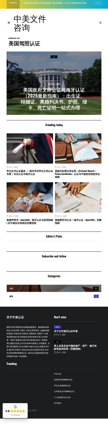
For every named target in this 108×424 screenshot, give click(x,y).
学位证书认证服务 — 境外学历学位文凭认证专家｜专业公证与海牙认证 (30, 172)
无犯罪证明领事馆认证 (63, 380)
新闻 (57, 327)
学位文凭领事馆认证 (62, 386)
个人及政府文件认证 (62, 397)
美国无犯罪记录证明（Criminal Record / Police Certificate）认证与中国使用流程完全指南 (55, 2)
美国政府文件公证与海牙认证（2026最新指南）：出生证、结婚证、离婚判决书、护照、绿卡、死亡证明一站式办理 (54, 98)
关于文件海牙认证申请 (66, 331)
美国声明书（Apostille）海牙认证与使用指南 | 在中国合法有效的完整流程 (30, 221)
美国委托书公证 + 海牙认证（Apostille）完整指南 (78, 221)
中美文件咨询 (30, 22)
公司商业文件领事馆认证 (64, 391)
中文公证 (57, 374)
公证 (54, 57)
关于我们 (57, 403)
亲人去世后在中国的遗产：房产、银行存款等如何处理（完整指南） (75, 347)
